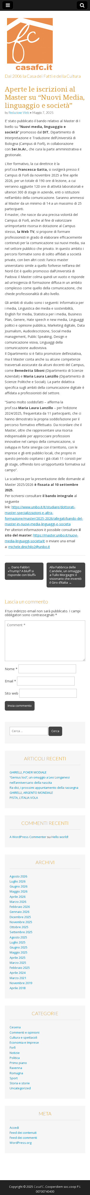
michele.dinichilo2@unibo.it (29, 546)
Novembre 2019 (21, 983)
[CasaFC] (29, 41)
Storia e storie (20, 1083)
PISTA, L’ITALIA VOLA (24, 798)
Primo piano (18, 1063)
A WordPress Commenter (28, 837)
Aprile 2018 (17, 988)
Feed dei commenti (23, 1138)
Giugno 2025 (18, 947)
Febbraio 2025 (20, 968)
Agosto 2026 (18, 876)
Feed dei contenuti (23, 1133)
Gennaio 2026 (19, 912)
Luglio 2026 (17, 881)
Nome (11, 669)
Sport (14, 1078)
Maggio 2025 (18, 952)
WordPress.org (20, 1143)
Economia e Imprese (24, 1043)
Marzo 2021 (18, 978)
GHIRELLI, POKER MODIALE (28, 772)
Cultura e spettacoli (23, 1038)
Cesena (15, 1027)
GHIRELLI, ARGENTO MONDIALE (31, 793)
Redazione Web (19, 113)
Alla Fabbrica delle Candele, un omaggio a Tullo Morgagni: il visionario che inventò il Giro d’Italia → (65, 575)
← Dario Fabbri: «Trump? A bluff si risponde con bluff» (22, 571)
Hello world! (59, 837)
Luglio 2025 (17, 942)
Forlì (13, 1048)
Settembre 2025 (21, 932)
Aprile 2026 (17, 897)
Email (10, 681)
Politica (15, 1058)
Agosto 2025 (18, 937)
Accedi (14, 1128)
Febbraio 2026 (20, 907)
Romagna (16, 1073)
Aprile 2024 (17, 973)
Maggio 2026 (18, 891)
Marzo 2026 (18, 902)
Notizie (15, 1053)
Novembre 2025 (21, 922)
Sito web (11, 693)
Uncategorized (20, 1088)
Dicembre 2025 (20, 917)
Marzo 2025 (18, 963)
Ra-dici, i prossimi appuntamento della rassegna (44, 788)
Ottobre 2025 (19, 927)
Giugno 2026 (18, 886)
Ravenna (16, 1068)
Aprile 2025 (17, 958)
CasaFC (39, 1187)
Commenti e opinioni (24, 1033)
